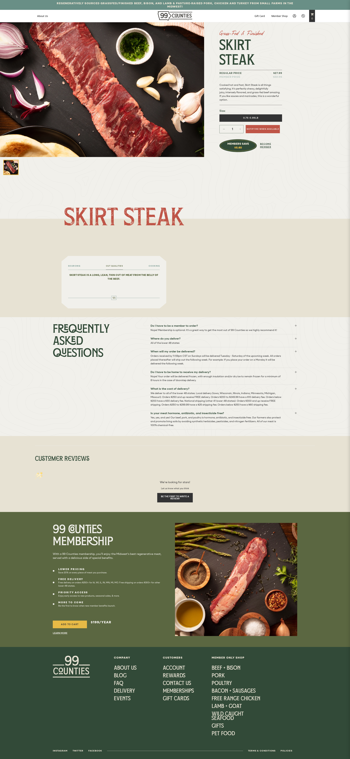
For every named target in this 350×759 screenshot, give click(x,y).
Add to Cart (70, 624)
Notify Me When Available (263, 129)
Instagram (60, 750)
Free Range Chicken (236, 699)
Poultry (222, 683)
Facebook (95, 750)
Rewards (174, 676)
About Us (125, 668)
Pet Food (223, 734)
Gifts (218, 726)
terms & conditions (262, 750)
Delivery (124, 691)
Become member (265, 145)
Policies (286, 750)
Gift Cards (176, 699)
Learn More (60, 633)
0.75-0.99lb (251, 118)
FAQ (118, 683)
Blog (120, 676)
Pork (218, 676)
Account (174, 668)
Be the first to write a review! (175, 497)
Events (122, 699)
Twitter (78, 750)
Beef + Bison (226, 668)
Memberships (178, 691)
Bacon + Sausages (234, 691)
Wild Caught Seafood (228, 716)
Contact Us (177, 683)
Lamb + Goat (227, 706)
